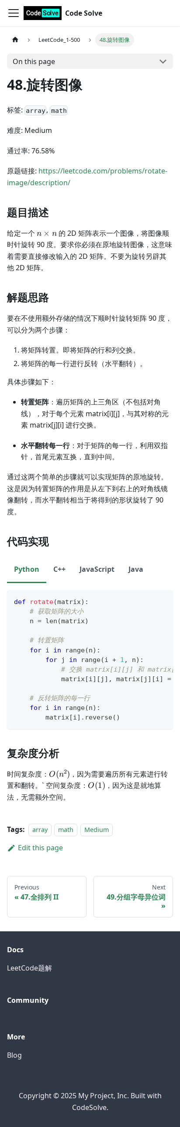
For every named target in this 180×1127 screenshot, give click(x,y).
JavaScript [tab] (97, 569)
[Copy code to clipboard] (162, 601)
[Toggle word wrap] (146, 601)
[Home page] (15, 40)
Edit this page (40, 847)
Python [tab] (26, 569)
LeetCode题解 (29, 968)
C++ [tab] (59, 569)
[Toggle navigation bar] (13, 13)
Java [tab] (135, 569)
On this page (34, 61)
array (40, 829)
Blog (14, 1055)
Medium (96, 829)
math (65, 829)
